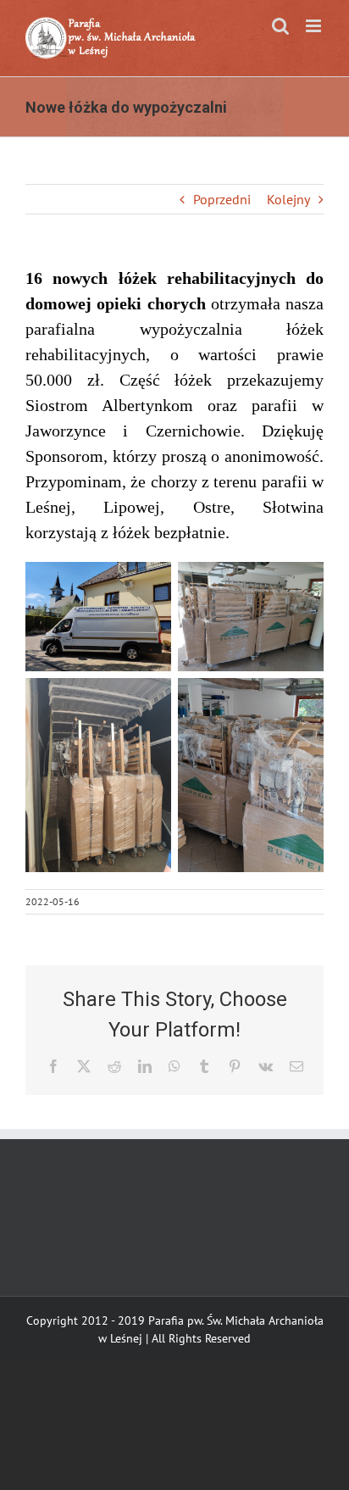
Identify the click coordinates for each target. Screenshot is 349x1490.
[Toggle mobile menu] (315, 26)
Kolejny (288, 199)
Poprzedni (222, 199)
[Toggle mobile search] (280, 26)
